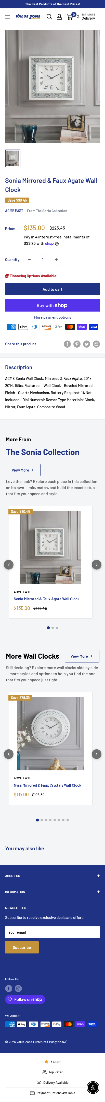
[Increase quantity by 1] (56, 259)
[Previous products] (9, 565)
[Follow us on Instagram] (18, 988)
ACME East (14, 210)
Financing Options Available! (33, 275)
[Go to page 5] (55, 820)
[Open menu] (7, 17)
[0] (70, 17)
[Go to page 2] (52, 628)
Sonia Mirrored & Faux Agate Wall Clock (47, 598)
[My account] (59, 17)
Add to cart (52, 289)
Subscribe (22, 947)
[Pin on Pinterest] (77, 344)
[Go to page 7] (63, 820)
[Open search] (49, 17)
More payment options (52, 317)
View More (20, 470)
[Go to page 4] (50, 820)
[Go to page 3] (57, 628)
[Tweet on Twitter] (86, 344)
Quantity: (13, 259)
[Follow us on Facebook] (8, 988)
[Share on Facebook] (67, 344)
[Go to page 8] (68, 820)
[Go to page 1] (48, 627)
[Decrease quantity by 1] (29, 259)
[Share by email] (96, 344)
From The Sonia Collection (47, 210)
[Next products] (96, 565)
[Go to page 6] (59, 820)
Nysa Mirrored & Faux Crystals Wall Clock (47, 785)
